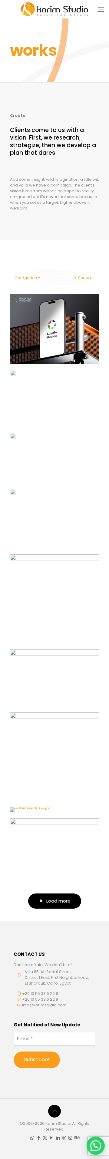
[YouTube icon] (51, 1137)
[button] (96, 1146)
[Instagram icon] (70, 1137)
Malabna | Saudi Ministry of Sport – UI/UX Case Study (54, 314)
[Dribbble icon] (64, 1137)
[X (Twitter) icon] (45, 1137)
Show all (85, 278)
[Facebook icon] (38, 1137)
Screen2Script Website (51, 567)
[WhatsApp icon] (32, 1137)
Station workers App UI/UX (48, 666)
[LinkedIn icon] (57, 1137)
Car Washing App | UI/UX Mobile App (46, 386)
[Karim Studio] (54, 9)
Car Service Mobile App (52, 445)
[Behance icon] (76, 1137)
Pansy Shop (35, 502)
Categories (26, 278)
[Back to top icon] (54, 1111)
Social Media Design (47, 725)
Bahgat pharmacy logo (53, 831)
